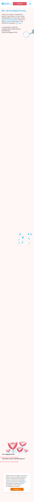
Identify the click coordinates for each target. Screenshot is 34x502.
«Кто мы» (18, 23)
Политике (22, 481)
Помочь (19, 3)
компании (8, 21)
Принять (17, 489)
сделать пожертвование (9, 19)
